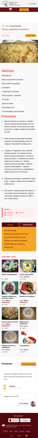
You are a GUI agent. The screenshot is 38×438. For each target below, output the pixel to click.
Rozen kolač (8, 247)
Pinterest (28, 431)
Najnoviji (10, 224)
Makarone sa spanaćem (28, 318)
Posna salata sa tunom (10, 318)
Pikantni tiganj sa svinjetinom (14, 244)
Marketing (8, 427)
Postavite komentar (28, 364)
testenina (10, 215)
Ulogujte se (24, 9)
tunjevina (21, 212)
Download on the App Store (13, 420)
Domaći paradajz (10, 230)
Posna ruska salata (28, 270)
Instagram (21, 431)
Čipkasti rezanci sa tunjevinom (10, 342)
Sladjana (12, 386)
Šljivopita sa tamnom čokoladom (15, 240)
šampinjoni (10, 212)
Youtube (16, 431)
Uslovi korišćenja (26, 425)
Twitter (10, 431)
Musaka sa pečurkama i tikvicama (16, 234)
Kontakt (14, 427)
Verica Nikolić (24, 403)
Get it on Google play (25, 420)
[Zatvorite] (1, 3)
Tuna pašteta (28, 342)
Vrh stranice (18, 416)
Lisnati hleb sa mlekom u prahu (15, 237)
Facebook (5, 431)
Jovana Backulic (15, 26)
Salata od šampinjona (10, 270)
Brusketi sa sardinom (28, 293)
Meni (19, 435)
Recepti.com (3, 426)
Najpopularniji (27, 224)
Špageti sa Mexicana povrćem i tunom (10, 293)
